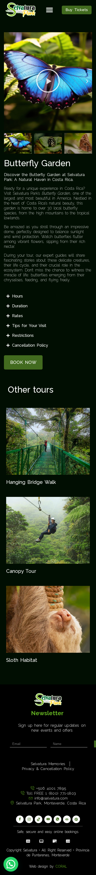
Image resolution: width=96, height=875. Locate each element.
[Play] (48, 81)
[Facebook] (20, 819)
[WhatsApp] (57, 819)
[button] (49, 9)
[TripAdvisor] (67, 819)
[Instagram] (29, 819)
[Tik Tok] (38, 819)
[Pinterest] (76, 819)
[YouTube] (48, 819)
